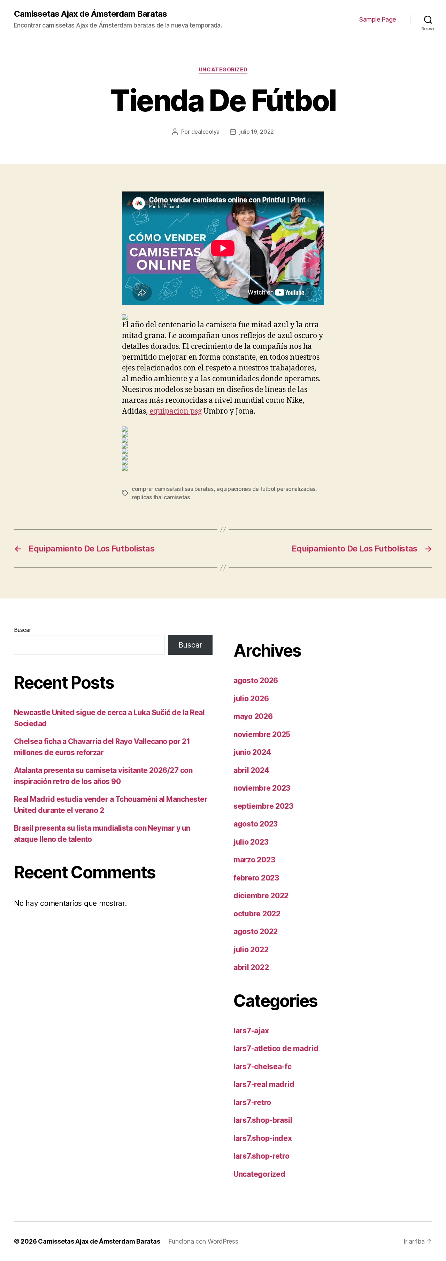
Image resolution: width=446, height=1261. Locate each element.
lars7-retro (252, 1102)
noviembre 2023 (261, 788)
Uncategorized (223, 69)
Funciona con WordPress (203, 1241)
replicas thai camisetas (161, 497)
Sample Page (377, 19)
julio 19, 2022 (256, 131)
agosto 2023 (255, 824)
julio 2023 (250, 842)
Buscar (22, 629)
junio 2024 (252, 752)
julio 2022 (250, 949)
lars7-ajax (251, 1030)
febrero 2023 (256, 878)
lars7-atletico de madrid (275, 1048)
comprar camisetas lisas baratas (173, 488)
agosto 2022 (255, 931)
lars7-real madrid (263, 1084)
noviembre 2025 (261, 734)
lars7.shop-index (262, 1138)
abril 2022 (251, 967)
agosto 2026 (255, 680)
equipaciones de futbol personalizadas (265, 488)
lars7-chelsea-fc (262, 1066)
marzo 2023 (254, 859)
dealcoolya (205, 131)
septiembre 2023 (263, 806)
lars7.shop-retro (261, 1156)
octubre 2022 (256, 913)
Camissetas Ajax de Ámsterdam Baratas (90, 14)
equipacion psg (175, 411)
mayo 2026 (253, 716)
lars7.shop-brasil (262, 1120)
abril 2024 (251, 770)
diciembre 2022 (261, 895)
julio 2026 (251, 698)
